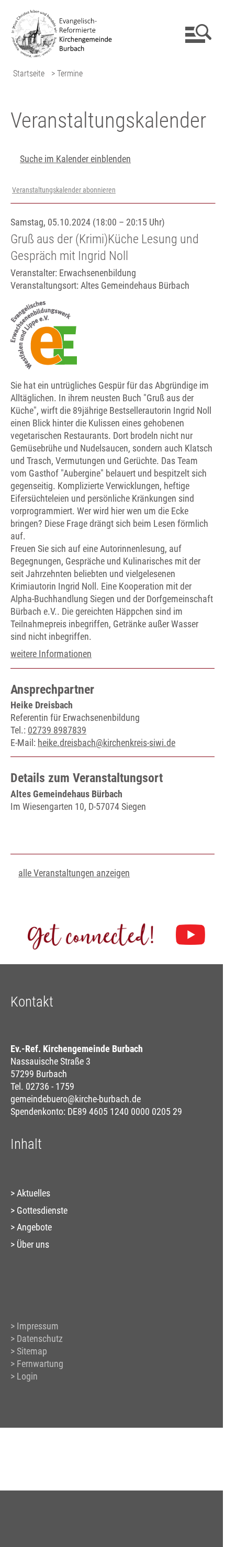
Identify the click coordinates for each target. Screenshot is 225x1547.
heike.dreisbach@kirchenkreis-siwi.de (106, 742)
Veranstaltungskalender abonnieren (64, 190)
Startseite (28, 73)
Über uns (33, 1244)
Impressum (38, 1325)
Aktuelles (33, 1193)
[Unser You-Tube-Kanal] (190, 934)
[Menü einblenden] (196, 33)
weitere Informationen (51, 653)
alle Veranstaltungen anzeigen (74, 872)
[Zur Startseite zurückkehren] (65, 13)
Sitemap (32, 1351)
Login (27, 1376)
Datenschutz (40, 1338)
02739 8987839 (57, 730)
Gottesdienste (42, 1210)
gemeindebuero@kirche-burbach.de (75, 1098)
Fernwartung (40, 1363)
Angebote (34, 1227)
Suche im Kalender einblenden (75, 158)
